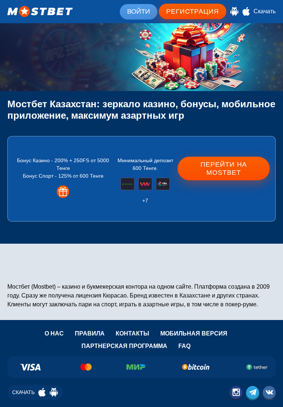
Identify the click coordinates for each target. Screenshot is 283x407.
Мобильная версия (193, 333)
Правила (90, 333)
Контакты (132, 333)
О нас (54, 333)
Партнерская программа (124, 346)
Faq (184, 346)
